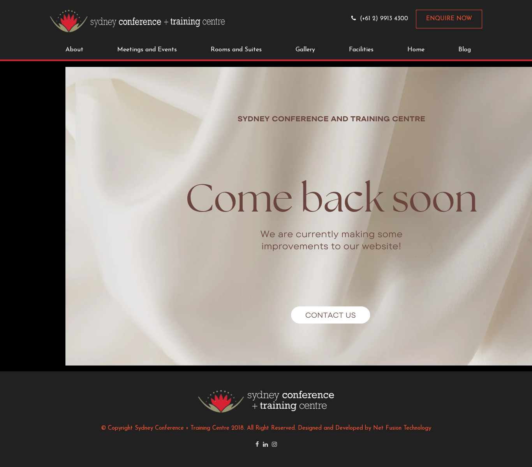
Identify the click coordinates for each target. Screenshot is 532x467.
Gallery (305, 50)
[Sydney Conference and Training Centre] (137, 21)
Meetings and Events (147, 50)
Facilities (361, 50)
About (74, 50)
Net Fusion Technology (402, 428)
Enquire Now (449, 19)
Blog (464, 50)
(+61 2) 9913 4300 (384, 19)
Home (416, 50)
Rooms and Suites (236, 50)
